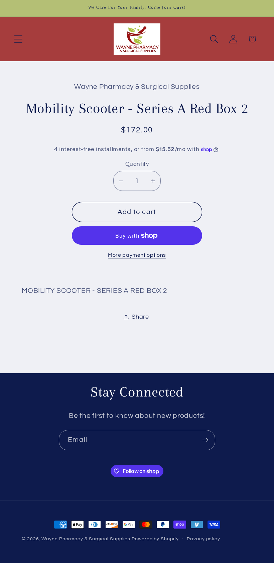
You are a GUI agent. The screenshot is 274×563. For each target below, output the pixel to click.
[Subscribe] (205, 440)
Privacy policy (203, 538)
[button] (18, 38)
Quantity (137, 164)
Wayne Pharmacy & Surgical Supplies (85, 538)
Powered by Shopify (155, 538)
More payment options (137, 255)
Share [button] (140, 317)
